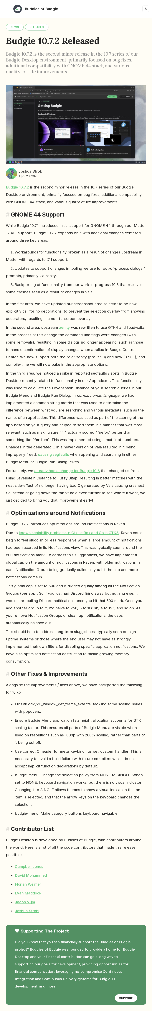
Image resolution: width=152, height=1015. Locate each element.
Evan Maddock (28, 893)
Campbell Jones (29, 866)
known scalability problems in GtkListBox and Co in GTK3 (69, 533)
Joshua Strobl (27, 911)
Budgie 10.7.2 (17, 187)
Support (126, 998)
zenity (64, 327)
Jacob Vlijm (25, 902)
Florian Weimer (28, 884)
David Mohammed (31, 875)
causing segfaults (53, 454)
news (15, 27)
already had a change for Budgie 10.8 (67, 471)
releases (37, 27)
